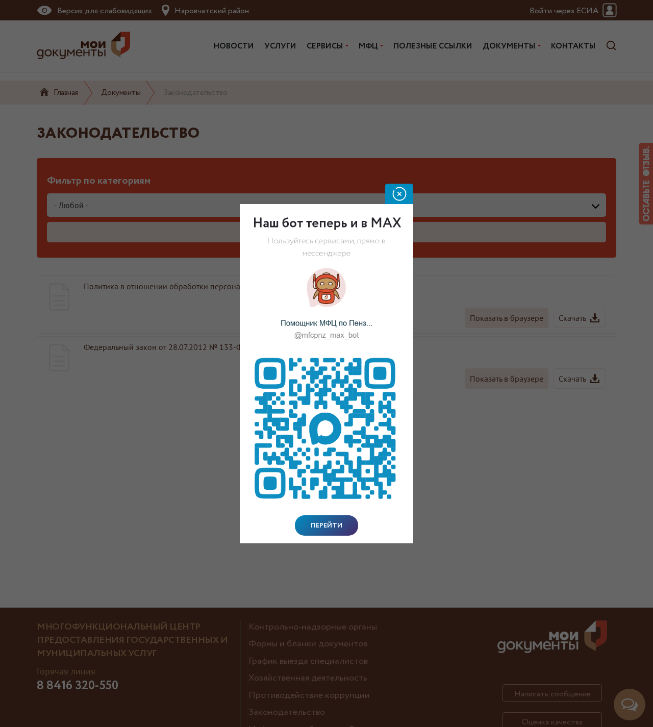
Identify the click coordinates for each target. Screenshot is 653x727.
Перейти (326, 525)
